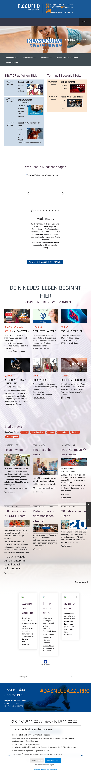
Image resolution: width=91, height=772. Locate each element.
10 (58, 211)
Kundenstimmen (12, 57)
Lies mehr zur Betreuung (13, 404)
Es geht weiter (14, 450)
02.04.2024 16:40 (68, 507)
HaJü (51, 507)
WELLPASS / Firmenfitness (67, 57)
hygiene (75, 432)
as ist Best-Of (39, 397)
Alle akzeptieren (53, 760)
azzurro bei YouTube (28, 621)
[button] (45, 262)
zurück (2, 39)
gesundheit (63, 432)
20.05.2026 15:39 (39, 445)
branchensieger (38, 432)
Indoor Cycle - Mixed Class (72, 97)
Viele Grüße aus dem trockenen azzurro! (44, 515)
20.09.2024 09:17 (11, 507)
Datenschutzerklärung (41, 770)
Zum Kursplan (38, 392)
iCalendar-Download (42, 82)
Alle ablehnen (37, 760)
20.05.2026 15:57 (11, 445)
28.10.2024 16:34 (68, 445)
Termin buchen (46, 57)
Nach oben (45, 665)
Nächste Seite (80, 582)
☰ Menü (85, 22)
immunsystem (12, 437)
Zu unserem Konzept (41, 348)
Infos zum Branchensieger (14, 351)
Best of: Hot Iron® (25, 82)
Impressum (53, 770)
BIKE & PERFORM (68, 82)
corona (51, 432)
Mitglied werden (29, 57)
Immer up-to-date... (49, 624)
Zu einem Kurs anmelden (42, 395)
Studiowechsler (12, 63)
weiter (88, 39)
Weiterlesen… (9, 492)
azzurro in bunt (70, 616)
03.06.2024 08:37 (39, 507)
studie (25, 432)
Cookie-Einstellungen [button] (45, 765)
